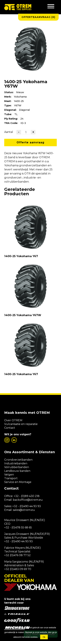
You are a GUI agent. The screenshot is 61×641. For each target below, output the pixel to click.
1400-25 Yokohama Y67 (21, 256)
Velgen (9, 474)
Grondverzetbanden (18, 459)
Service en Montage (17, 482)
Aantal (8, 132)
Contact (9, 427)
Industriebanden (15, 463)
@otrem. (33, 499)
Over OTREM (13, 420)
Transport (11, 478)
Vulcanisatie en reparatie (21, 424)
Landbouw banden (17, 470)
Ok (44, 636)
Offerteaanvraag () (38, 17)
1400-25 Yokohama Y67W (22, 315)
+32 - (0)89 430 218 (26, 496)
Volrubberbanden (16, 467)
